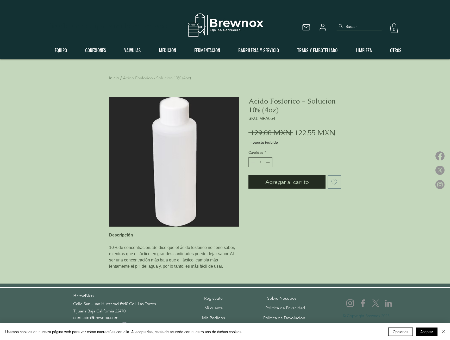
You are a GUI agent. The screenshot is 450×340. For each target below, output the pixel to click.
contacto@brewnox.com (95, 317)
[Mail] (306, 27)
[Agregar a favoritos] (334, 182)
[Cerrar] (444, 332)
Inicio (114, 77)
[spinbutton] (260, 162)
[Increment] (268, 162)
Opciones (400, 331)
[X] (440, 170)
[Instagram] (440, 184)
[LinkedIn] (388, 303)
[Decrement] (252, 162)
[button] (394, 28)
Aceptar (426, 331)
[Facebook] (440, 156)
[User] (322, 27)
